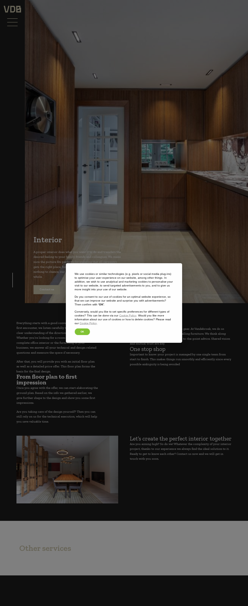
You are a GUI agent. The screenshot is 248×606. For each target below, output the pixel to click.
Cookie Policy (128, 315)
